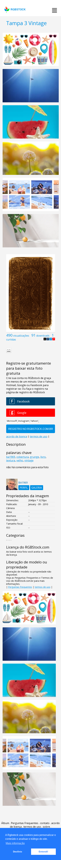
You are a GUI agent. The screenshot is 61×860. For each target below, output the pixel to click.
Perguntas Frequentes (20, 586)
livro (43, 457)
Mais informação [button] (15, 843)
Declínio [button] (17, 851)
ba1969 (10, 457)
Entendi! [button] (43, 851)
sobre (46, 826)
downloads (42, 335)
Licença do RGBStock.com (27, 547)
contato (44, 823)
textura (10, 460)
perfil (24, 487)
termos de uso (42, 586)
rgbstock (18, 9)
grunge (34, 457)
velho (19, 460)
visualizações (21, 335)
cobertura (22, 457)
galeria (36, 487)
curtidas (11, 339)
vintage (29, 460)
